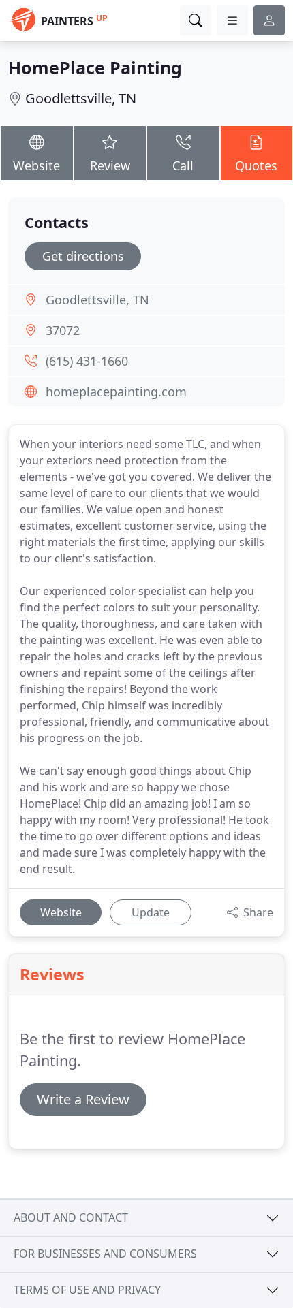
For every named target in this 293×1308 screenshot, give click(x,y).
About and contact (71, 1217)
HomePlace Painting (95, 67)
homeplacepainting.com (116, 391)
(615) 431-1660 (87, 361)
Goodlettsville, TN (80, 98)
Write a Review (83, 1099)
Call (183, 165)
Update (151, 912)
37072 (63, 330)
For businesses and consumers (105, 1253)
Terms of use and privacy (87, 1289)
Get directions (83, 256)
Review (110, 165)
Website (36, 165)
